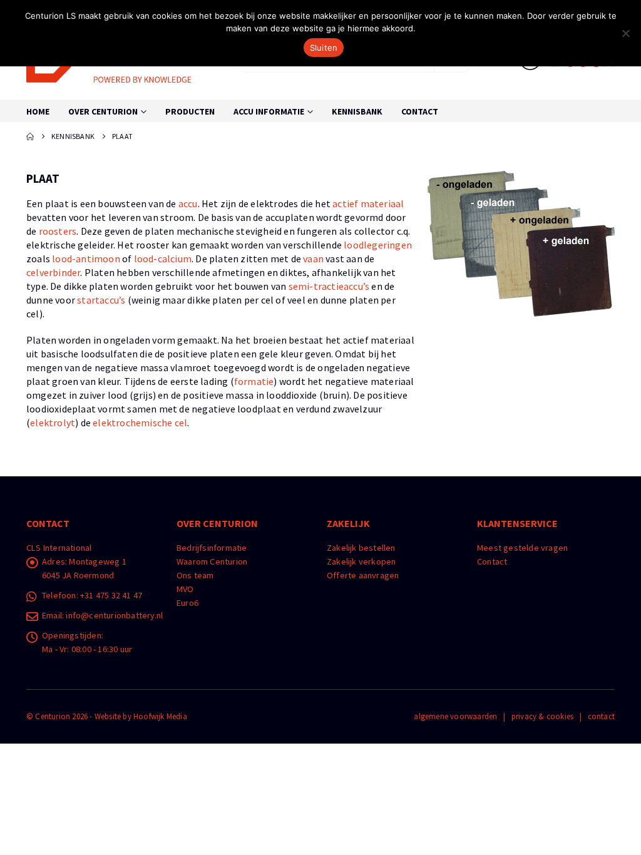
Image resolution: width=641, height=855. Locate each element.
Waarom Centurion (212, 561)
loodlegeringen (378, 244)
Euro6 (187, 602)
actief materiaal (368, 203)
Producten (190, 111)
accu (188, 203)
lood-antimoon (86, 258)
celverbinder (53, 272)
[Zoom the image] (521, 178)
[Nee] (625, 33)
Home (37, 111)
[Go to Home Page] (30, 136)
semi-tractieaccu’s (329, 286)
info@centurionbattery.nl (114, 615)
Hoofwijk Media (160, 716)
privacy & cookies (542, 716)
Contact (419, 111)
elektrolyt (52, 422)
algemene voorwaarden (455, 716)
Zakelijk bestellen (361, 547)
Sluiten (324, 48)
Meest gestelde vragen (522, 547)
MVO (185, 589)
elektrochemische (132, 422)
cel (181, 422)
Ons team (195, 575)
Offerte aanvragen (363, 575)
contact (601, 716)
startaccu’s (101, 300)
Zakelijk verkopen (361, 561)
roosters (58, 231)
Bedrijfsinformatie (212, 547)
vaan (313, 258)
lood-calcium (163, 258)
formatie (254, 381)
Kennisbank (357, 111)
